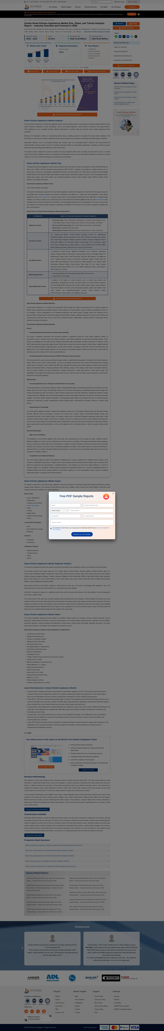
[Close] (113, 494)
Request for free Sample (82, 534)
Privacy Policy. (100, 528)
